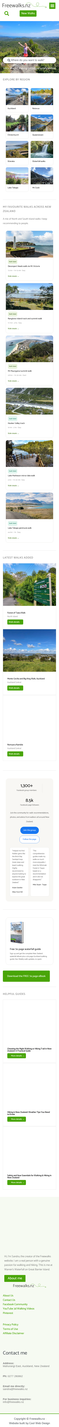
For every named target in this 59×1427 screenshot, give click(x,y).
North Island (12, 616)
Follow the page (29, 839)
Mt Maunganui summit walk (20, 371)
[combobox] (29, 60)
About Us (8, 1295)
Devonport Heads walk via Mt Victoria (24, 266)
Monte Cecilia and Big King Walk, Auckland (26, 678)
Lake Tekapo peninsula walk (20, 528)
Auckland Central (14, 682)
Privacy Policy (10, 1324)
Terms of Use (10, 1329)
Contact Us (9, 1300)
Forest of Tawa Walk (16, 613)
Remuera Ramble (15, 745)
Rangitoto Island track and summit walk (25, 318)
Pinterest (8, 1313)
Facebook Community (15, 1304)
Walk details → (13, 276)
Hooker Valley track (16, 423)
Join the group (29, 830)
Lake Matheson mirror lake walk (21, 475)
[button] (52, 6)
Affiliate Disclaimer (13, 1333)
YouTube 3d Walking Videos (18, 1308)
